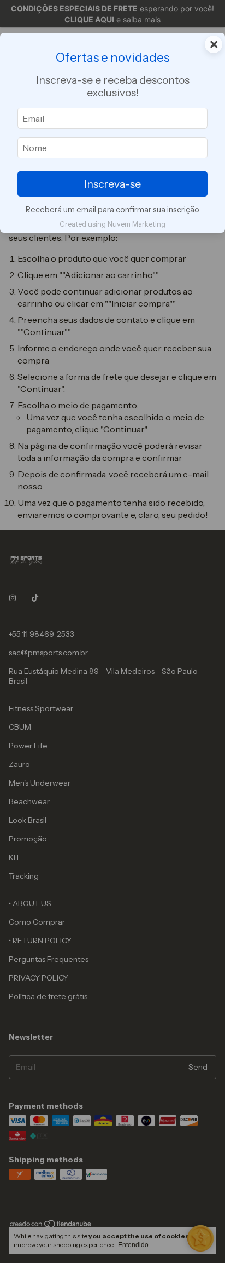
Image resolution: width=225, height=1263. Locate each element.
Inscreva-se (112, 184)
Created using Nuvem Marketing (112, 224)
